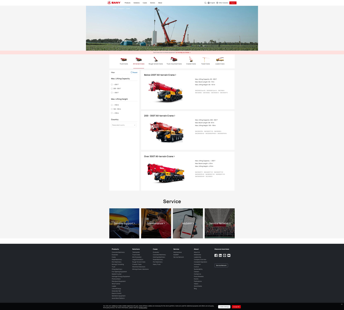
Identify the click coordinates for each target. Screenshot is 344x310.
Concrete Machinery (118, 252)
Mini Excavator (137, 257)
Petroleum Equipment (119, 281)
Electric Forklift (116, 293)
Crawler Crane (136, 264)
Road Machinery (117, 259)
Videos (196, 284)
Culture (196, 267)
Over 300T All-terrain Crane (159, 156)
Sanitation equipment (118, 296)
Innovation (197, 264)
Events (196, 279)
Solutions (137, 3)
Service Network (178, 257)
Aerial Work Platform (118, 298)
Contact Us (197, 274)
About (160, 3)
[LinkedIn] (220, 255)
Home (115, 8)
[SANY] (114, 3)
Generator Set (116, 291)
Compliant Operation (200, 262)
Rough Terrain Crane (138, 262)
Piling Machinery (117, 269)
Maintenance (177, 252)
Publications (198, 281)
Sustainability (198, 269)
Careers (196, 272)
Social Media (198, 286)
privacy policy (143, 307)
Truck (113, 267)
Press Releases (199, 276)
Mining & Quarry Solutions (140, 269)
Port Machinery (116, 262)
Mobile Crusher (117, 274)
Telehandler (136, 252)
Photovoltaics (116, 279)
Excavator (115, 255)
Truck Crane (136, 255)
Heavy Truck (157, 264)
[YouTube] (228, 255)
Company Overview (200, 259)
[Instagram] (224, 255)
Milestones (197, 255)
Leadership (197, 257)
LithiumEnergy (116, 288)
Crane (128, 8)
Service (152, 3)
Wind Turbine (116, 284)
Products (127, 3)
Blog (195, 288)
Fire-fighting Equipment (119, 272)
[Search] (205, 3)
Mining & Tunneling (118, 264)
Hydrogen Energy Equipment (121, 276)
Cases (145, 3)
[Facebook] (216, 255)
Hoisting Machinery (159, 257)
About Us (197, 252)
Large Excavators (137, 259)
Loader (114, 286)
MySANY (176, 255)
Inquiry (233, 3)
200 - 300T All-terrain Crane (159, 115)
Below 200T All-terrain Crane (159, 74)
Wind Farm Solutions (138, 267)
